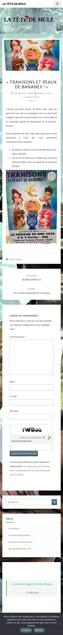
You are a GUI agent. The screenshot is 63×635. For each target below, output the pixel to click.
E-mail (14, 396)
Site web (14, 410)
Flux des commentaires (20, 541)
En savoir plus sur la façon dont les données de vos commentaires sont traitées (30, 470)
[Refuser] (59, 623)
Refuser (39, 630)
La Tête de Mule (14, 4)
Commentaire (18, 336)
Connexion (14, 528)
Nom (13, 381)
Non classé (15, 259)
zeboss (41, 93)
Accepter (26, 630)
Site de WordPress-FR (19, 548)
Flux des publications (19, 535)
